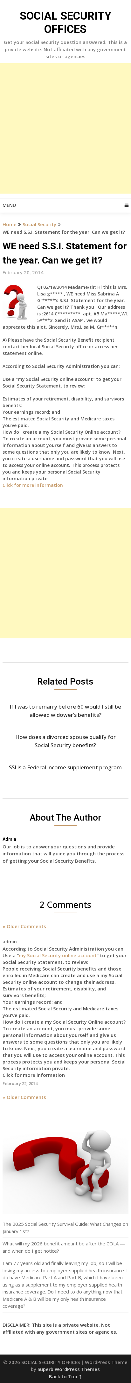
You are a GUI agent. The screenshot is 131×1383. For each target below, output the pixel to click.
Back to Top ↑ (65, 1376)
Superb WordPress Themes (69, 1369)
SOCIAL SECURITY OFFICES (65, 22)
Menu (9, 205)
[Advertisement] (65, 128)
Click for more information (33, 485)
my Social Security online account (58, 955)
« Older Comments (24, 926)
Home (10, 224)
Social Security (39, 224)
